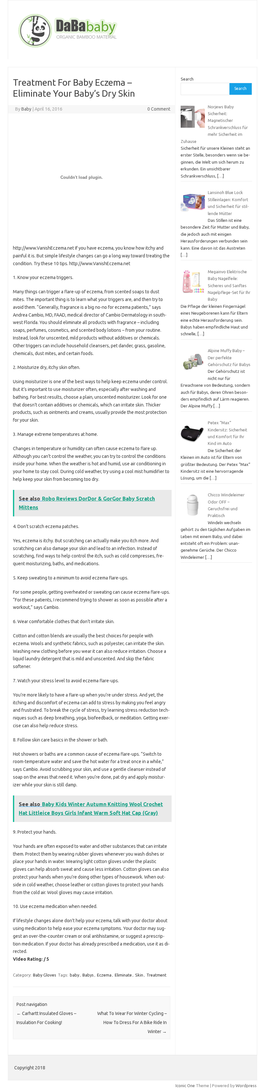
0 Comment (158, 109)
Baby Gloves (44, 975)
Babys (88, 975)
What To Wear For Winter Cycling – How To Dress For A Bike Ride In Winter (132, 1022)
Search (187, 79)
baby (74, 975)
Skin (139, 975)
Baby (26, 109)
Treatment (156, 975)
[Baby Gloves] (92, 48)
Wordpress (246, 1085)
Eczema (104, 975)
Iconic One (185, 1085)
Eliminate (123, 975)
